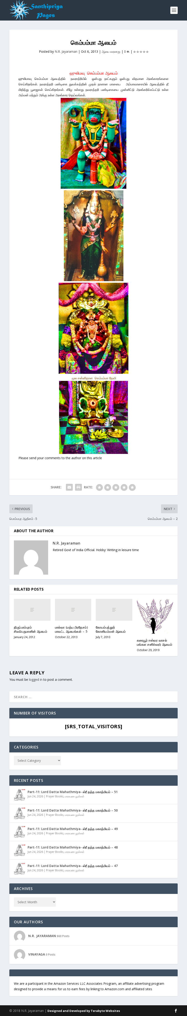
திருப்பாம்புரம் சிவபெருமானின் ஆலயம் (30, 629)
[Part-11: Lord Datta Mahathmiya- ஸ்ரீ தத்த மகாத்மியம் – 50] (19, 813)
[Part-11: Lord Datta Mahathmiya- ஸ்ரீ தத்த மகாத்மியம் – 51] (19, 795)
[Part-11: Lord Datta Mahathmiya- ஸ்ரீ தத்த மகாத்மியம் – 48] (19, 850)
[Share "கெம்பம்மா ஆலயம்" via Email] (69, 487)
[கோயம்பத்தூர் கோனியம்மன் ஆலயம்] (114, 610)
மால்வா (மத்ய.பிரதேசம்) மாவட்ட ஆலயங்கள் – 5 (71, 629)
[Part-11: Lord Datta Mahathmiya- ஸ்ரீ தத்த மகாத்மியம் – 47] (19, 869)
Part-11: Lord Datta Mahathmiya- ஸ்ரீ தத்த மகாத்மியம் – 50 (73, 810)
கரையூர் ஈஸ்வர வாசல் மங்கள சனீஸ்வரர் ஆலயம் (154, 642)
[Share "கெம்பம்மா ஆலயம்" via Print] (78, 487)
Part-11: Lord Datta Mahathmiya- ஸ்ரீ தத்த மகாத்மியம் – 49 (73, 829)
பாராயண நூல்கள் (74, 796)
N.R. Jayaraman (66, 51)
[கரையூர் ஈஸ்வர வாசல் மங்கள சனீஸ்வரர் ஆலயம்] (155, 616)
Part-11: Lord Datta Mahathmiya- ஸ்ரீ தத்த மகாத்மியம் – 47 (73, 866)
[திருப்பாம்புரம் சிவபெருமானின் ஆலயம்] (32, 610)
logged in (35, 679)
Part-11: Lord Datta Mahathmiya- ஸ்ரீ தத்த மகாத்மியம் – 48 (73, 847)
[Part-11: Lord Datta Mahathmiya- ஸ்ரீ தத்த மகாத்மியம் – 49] (19, 832)
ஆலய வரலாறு (111, 51)
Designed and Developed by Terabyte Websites (83, 1011)
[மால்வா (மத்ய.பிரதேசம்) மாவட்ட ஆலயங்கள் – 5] (73, 610)
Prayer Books (54, 796)
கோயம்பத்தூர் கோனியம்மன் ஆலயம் (111, 629)
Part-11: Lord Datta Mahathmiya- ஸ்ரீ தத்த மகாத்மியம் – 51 (73, 792)
